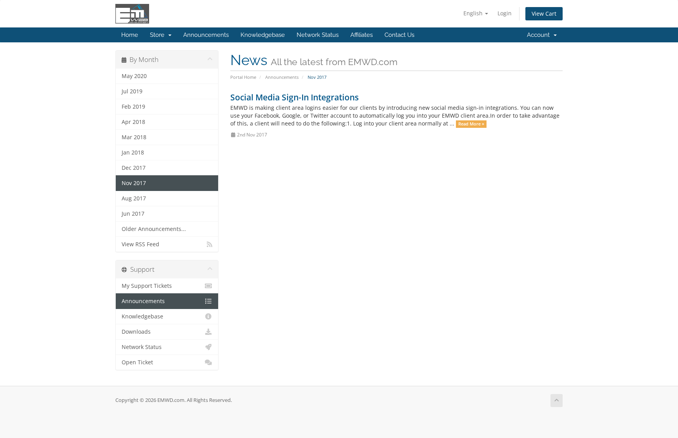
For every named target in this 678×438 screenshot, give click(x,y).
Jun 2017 (133, 213)
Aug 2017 (134, 198)
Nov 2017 (134, 183)
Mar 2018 (134, 137)
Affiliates (361, 34)
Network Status (318, 34)
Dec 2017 (134, 167)
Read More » (471, 124)
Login (505, 13)
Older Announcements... (154, 229)
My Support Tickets (147, 285)
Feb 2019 (133, 106)
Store (159, 34)
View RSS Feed (140, 244)
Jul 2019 (132, 91)
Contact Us (399, 34)
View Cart (544, 13)
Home (129, 34)
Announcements (206, 34)
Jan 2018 (133, 152)
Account (540, 34)
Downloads (136, 331)
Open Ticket (137, 362)
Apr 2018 (133, 121)
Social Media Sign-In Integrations (294, 97)
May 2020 (134, 76)
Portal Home (243, 77)
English (473, 13)
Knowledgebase (263, 34)
